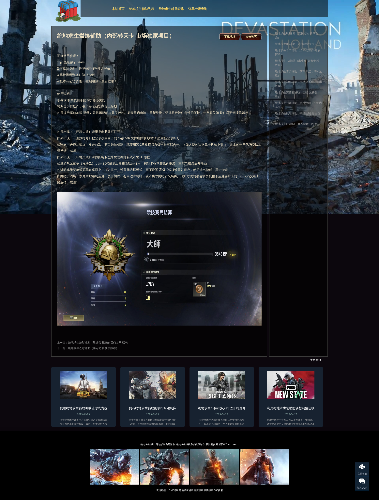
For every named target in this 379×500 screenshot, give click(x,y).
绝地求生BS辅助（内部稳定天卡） (296, 43)
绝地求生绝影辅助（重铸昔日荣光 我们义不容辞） (99, 342)
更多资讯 (315, 360)
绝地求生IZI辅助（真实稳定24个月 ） (298, 123)
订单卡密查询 (197, 8)
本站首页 (118, 8)
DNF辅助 (173, 490)
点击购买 (251, 36)
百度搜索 (198, 490)
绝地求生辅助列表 (141, 8)
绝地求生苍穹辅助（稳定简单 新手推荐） (93, 348)
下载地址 (229, 36)
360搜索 (218, 490)
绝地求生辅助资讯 (171, 8)
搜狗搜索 (208, 490)
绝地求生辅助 (186, 490)
